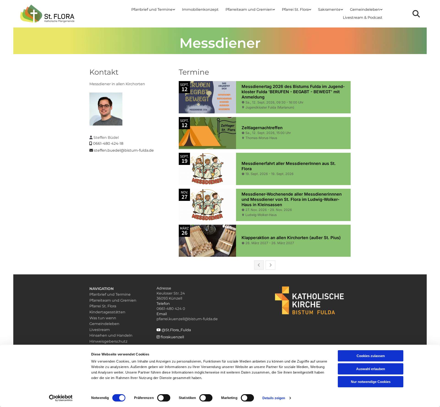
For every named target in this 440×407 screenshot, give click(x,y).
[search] (416, 13)
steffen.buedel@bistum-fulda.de (124, 150)
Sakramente (329, 9)
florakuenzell (170, 337)
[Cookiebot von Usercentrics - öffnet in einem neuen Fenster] (61, 398)
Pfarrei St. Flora (295, 9)
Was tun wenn (102, 318)
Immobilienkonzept (200, 9)
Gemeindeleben (365, 9)
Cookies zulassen (371, 356)
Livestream (99, 330)
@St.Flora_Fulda (174, 330)
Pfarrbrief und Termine (152, 9)
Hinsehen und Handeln (110, 335)
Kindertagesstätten (107, 312)
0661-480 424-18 (108, 143)
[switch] (163, 398)
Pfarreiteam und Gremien (249, 9)
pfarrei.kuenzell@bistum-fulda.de (187, 319)
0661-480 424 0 (171, 308)
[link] (153, 10)
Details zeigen (273, 398)
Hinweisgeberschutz (108, 341)
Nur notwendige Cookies (370, 382)
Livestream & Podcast (362, 17)
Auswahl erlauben (370, 369)
